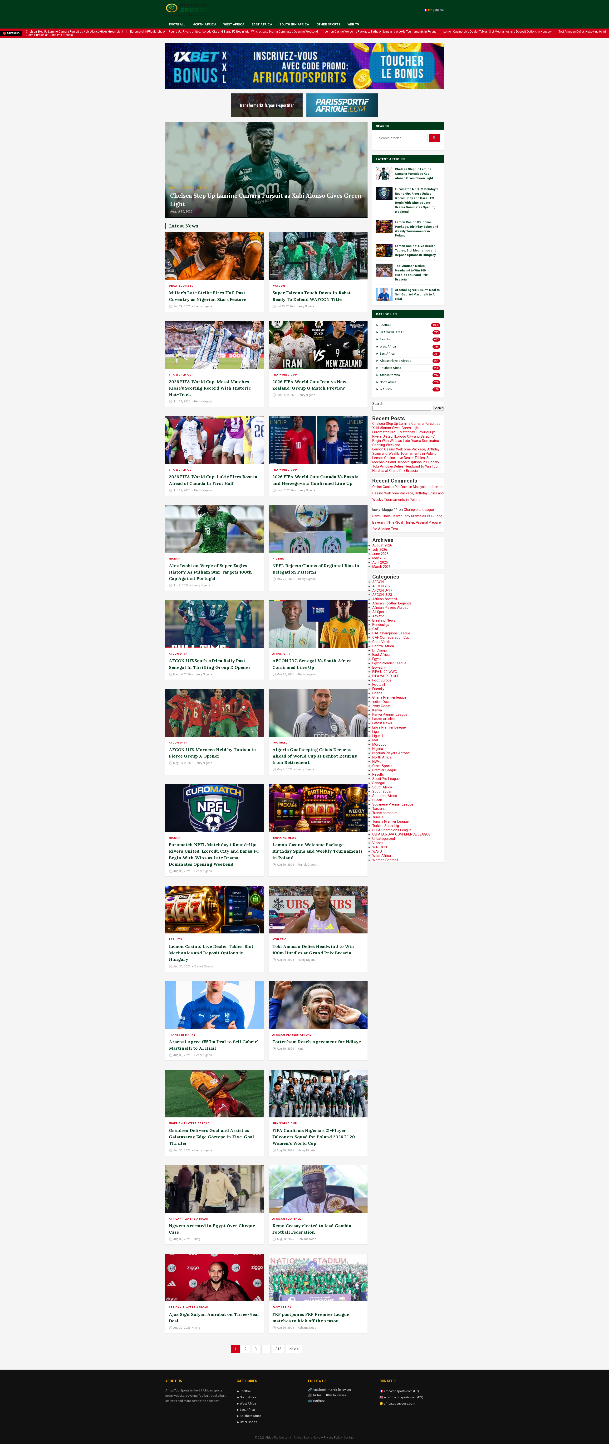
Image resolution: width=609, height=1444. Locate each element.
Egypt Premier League (389, 663)
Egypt (376, 659)
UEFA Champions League (392, 830)
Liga (375, 731)
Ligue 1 (377, 736)
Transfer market (183, 1034)
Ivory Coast (381, 706)
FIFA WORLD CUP (181, 374)
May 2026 (379, 558)
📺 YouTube (316, 1400)
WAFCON (278, 285)
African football (286, 1218)
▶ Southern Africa (249, 1416)
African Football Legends (392, 603)
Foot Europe (382, 680)
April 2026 (380, 562)
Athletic (279, 939)
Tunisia (377, 817)
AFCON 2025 (382, 586)
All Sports (380, 612)
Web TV (353, 24)
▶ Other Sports (247, 1422)
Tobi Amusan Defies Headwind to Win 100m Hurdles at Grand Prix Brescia (406, 468)
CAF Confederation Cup (391, 637)
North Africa (204, 24)
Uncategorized (181, 285)
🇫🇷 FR (427, 10)
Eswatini (378, 667)
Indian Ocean (382, 702)
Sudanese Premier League (392, 804)
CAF (375, 629)
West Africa (234, 24)
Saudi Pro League (386, 779)
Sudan (377, 800)
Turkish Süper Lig (385, 826)
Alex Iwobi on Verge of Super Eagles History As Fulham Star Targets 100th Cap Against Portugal (210, 572)
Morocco (379, 744)
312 (278, 1349)
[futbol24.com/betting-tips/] (342, 105)
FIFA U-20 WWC (384, 672)
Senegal (378, 783)
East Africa (262, 24)
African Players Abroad (190, 187)
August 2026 (382, 545)
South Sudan (382, 791)
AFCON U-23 (382, 595)
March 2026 (381, 567)
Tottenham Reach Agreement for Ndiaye (316, 1041)
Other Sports (328, 24)
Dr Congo (379, 650)
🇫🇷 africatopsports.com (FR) (399, 1391)
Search (377, 403)
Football (177, 24)
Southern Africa (294, 24)
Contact (349, 1437)
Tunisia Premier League (390, 821)
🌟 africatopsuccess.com (397, 1403)
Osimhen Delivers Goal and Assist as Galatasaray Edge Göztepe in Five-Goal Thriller (211, 1137)
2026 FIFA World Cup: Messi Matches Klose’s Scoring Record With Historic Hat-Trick (210, 388)
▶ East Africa (246, 1409)
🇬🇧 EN (439, 10)
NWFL (377, 761)
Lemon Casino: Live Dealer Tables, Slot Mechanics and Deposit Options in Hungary (497, 31)
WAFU (377, 851)
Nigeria (175, 558)
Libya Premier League (389, 727)
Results (175, 939)
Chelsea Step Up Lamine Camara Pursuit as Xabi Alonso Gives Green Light (74, 31)
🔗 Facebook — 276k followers (329, 1389)
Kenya (377, 710)
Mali (375, 740)
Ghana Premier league (389, 697)
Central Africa (383, 646)
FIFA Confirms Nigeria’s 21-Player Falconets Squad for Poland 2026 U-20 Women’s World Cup (313, 1137)
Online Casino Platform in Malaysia (399, 487)
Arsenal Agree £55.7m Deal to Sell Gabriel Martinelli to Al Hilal (417, 294)
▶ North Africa (246, 1397)
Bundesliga (380, 625)
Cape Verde (381, 642)
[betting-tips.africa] (267, 105)
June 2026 (380, 554)
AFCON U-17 (178, 653)
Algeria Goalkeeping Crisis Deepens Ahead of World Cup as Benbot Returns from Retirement (314, 756)
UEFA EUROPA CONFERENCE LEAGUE (401, 834)
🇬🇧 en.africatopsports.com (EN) (401, 1397)
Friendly (378, 689)
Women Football (385, 860)
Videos (377, 843)
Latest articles (383, 719)
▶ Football (244, 1391)
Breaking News (284, 837)
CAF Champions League (391, 633)
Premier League (384, 770)
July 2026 (379, 549)
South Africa (382, 787)
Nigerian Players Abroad (189, 1123)
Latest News (382, 723)
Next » (294, 1349)
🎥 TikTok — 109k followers (327, 1395)
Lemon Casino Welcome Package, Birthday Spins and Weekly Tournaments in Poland (381, 31)
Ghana (377, 693)
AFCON (378, 582)
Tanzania (379, 809)
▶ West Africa (246, 1403)
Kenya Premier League (389, 714)
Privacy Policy (333, 1437)
